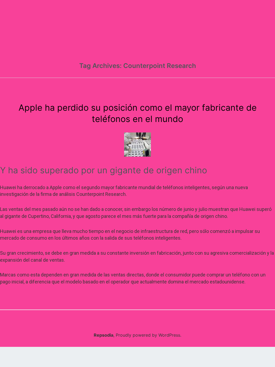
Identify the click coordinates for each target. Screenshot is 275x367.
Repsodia (103, 335)
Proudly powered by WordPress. (148, 335)
